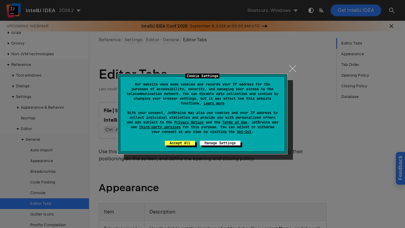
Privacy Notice (188, 122)
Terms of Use (234, 122)
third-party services (160, 127)
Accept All (180, 143)
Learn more (214, 103)
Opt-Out (244, 131)
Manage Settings (220, 143)
